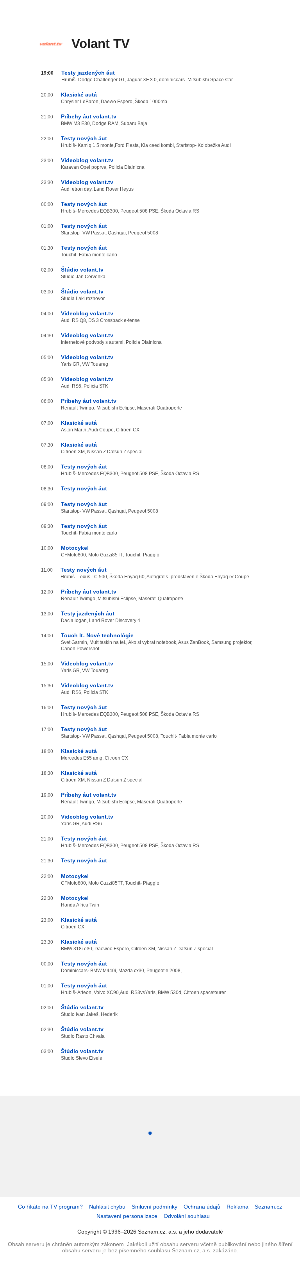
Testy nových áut (84, 138)
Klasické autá (79, 94)
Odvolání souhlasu (187, 1216)
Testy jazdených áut (88, 73)
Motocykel (75, 548)
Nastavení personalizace (126, 1216)
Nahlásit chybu (107, 1206)
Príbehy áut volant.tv (88, 116)
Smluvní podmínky (154, 1206)
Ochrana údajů (202, 1206)
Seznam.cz (268, 1206)
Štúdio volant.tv (82, 269)
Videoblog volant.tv (87, 160)
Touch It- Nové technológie (97, 635)
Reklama (237, 1206)
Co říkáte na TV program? (50, 1206)
